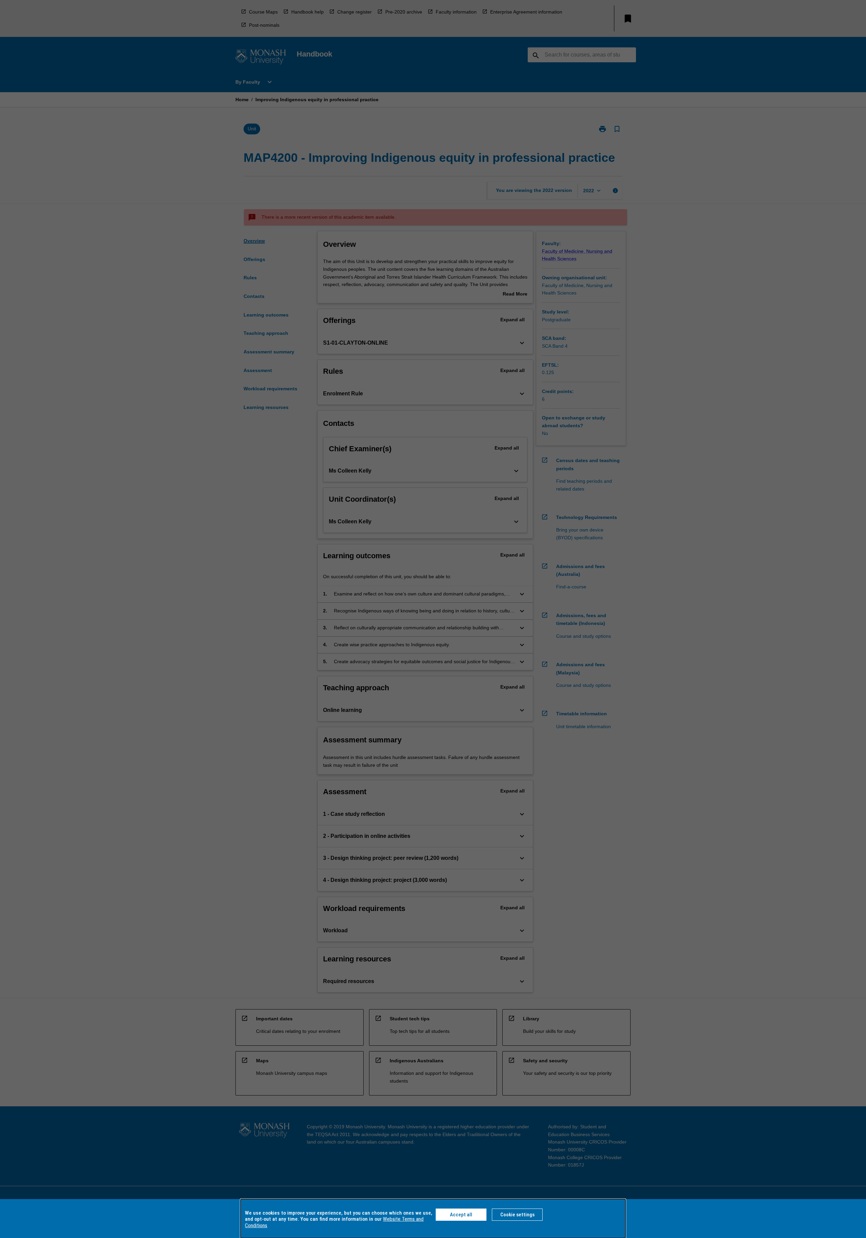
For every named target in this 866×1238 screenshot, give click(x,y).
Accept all (461, 1215)
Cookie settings (517, 1215)
